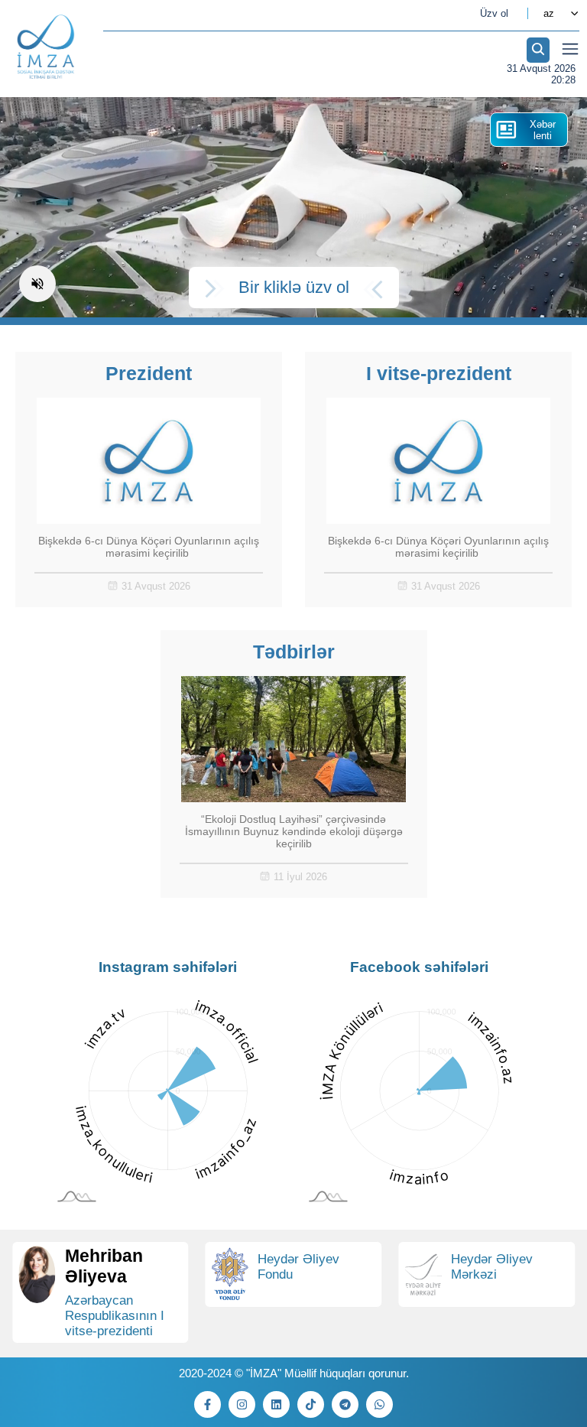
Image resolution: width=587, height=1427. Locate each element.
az (548, 13)
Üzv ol (494, 13)
